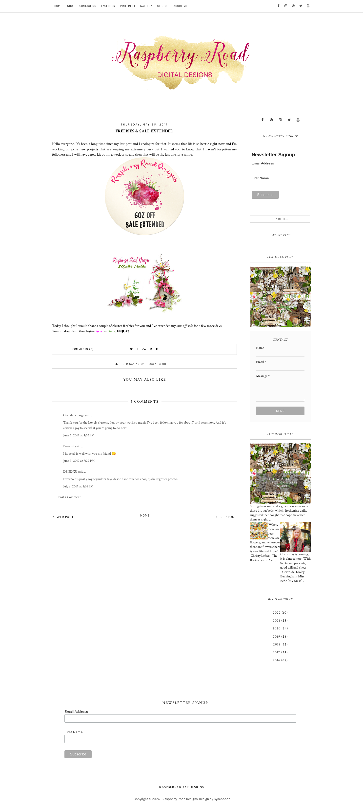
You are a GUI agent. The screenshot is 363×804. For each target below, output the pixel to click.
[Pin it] (150, 349)
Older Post (226, 517)
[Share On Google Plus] (144, 349)
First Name (260, 178)
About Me (181, 6)
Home (58, 6)
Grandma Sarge (73, 415)
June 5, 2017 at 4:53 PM (78, 435)
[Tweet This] (131, 349)
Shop (71, 6)
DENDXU (70, 471)
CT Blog (163, 6)
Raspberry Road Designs (180, 799)
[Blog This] (157, 349)
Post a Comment (69, 497)
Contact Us (88, 6)
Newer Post (63, 517)
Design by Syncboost (214, 799)
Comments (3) (83, 349)
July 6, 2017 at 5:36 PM (78, 486)
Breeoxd (68, 446)
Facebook (108, 6)
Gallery (146, 6)
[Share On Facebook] (138, 349)
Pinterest (127, 6)
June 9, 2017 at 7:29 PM (79, 461)
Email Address (263, 163)
